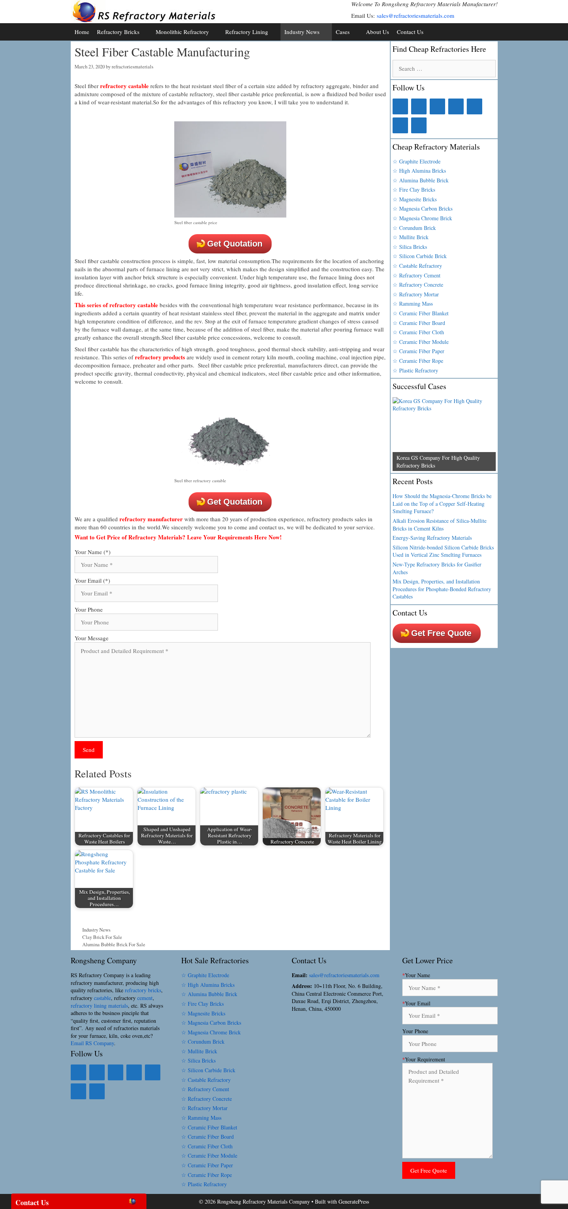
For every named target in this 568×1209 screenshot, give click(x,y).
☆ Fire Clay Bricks (414, 189)
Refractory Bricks (118, 32)
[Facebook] (400, 106)
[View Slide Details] (444, 434)
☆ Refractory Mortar (416, 294)
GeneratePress (353, 1201)
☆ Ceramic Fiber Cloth (418, 332)
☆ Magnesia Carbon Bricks (422, 208)
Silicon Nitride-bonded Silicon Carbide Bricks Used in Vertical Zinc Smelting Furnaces (443, 551)
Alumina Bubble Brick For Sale (113, 944)
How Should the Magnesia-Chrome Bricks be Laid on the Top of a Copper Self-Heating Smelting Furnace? (442, 503)
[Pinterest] (474, 106)
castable (102, 998)
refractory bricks (143, 990)
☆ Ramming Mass (413, 303)
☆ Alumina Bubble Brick (421, 180)
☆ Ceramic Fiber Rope (418, 360)
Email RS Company (92, 1043)
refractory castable (124, 86)
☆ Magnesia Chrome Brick (422, 218)
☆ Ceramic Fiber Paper (418, 351)
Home (82, 32)
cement (145, 998)
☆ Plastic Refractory (415, 370)
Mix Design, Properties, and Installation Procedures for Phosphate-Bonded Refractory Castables (442, 589)
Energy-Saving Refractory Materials (432, 537)
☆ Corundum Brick (414, 227)
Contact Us (410, 32)
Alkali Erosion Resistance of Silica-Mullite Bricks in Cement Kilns (439, 524)
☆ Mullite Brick (411, 237)
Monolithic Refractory (182, 32)
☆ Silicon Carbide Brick (420, 256)
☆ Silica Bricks (410, 246)
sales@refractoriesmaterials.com (415, 15)
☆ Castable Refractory (417, 265)
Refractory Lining (246, 32)
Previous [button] (402, 469)
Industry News (302, 32)
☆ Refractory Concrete (418, 284)
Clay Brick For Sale (102, 937)
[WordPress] (419, 125)
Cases (343, 32)
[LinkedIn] (419, 106)
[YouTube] (400, 125)
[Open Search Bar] (489, 32)
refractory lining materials (99, 1005)
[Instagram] (456, 106)
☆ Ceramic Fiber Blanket (421, 313)
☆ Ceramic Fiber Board (419, 322)
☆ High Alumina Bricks (419, 170)
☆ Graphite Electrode (416, 161)
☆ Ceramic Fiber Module (421, 341)
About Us (377, 32)
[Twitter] (437, 106)
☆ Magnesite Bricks (415, 199)
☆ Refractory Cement (416, 275)
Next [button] (486, 469)
